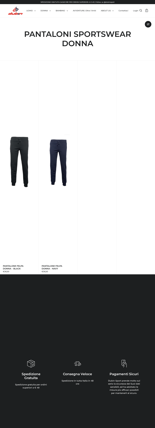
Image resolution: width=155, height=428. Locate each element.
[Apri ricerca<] (141, 10)
